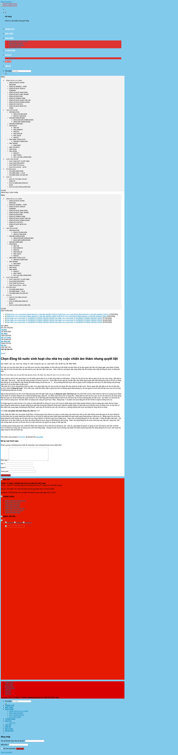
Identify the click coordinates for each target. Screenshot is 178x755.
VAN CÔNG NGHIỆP (16, 43)
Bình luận (4, 460)
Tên (3, 464)
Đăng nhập (20, 748)
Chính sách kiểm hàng (12, 512)
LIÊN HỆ (8, 66)
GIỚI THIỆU (9, 34)
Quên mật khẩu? (6, 752)
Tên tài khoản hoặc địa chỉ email (13, 741)
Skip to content (6, 2)
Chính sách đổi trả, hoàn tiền (15, 508)
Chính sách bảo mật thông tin (15, 501)
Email (3, 468)
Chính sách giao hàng (12, 505)
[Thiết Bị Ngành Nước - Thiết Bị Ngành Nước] (9, 5)
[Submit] (6, 73)
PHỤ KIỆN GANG (15, 47)
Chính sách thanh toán (12, 503)
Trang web (4, 471)
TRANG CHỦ (9, 29)
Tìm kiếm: (8, 71)
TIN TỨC (8, 61)
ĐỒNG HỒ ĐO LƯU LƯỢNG (18, 41)
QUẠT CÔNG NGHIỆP (16, 45)
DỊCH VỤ (8, 55)
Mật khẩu (5, 745)
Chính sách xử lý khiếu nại (14, 510)
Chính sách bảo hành (12, 507)
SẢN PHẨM (9, 38)
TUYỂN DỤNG (10, 50)
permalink (39, 437)
